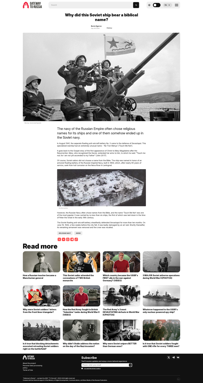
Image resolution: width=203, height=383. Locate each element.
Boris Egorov (96, 26)
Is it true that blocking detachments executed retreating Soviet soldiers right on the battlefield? (41, 346)
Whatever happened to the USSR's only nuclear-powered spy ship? (160, 310)
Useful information (164, 10)
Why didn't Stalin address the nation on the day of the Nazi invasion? (81, 345)
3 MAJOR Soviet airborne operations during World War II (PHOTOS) (161, 276)
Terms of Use (28, 370)
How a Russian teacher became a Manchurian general (39, 276)
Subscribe (89, 358)
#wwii (78, 233)
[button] (131, 4)
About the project (29, 363)
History (109, 28)
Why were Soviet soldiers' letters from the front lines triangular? (39, 310)
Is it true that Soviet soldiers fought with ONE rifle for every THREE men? (161, 345)
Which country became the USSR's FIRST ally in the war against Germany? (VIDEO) (120, 278)
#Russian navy (65, 233)
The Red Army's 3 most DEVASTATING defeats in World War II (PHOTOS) (121, 312)
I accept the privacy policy (92, 368)
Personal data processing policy (32, 367)
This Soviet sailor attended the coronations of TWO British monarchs (78, 278)
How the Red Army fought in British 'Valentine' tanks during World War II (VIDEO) (81, 312)
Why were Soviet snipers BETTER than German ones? (119, 345)
